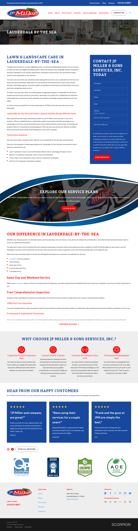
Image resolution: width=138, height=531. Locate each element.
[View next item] (12, 449)
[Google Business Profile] (105, 493)
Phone (96, 97)
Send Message (102, 157)
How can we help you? (101, 124)
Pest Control (42, 502)
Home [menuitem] (50, 13)
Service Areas (95, 3)
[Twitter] (115, 493)
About (40, 498)
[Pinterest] (120, 493)
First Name (97, 83)
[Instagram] (125, 493)
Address (96, 111)
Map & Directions (72, 499)
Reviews (112, 3)
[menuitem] (9, 527)
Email (95, 104)
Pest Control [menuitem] (67, 13)
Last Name (97, 90)
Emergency (13, 259)
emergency (19, 283)
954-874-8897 (124, 3)
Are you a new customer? (102, 118)
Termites (41, 507)
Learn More (69, 208)
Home (40, 493)
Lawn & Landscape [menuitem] (90, 13)
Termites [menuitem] (77, 13)
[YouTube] (130, 493)
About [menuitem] (57, 13)
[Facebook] (110, 493)
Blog (104, 3)
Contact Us (118, 13)
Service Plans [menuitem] (104, 13)
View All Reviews (27, 449)
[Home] (23, 13)
